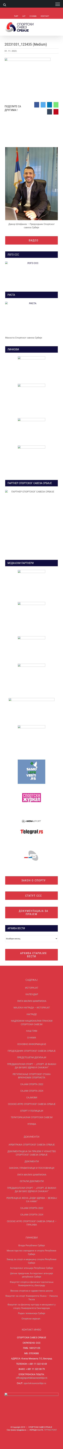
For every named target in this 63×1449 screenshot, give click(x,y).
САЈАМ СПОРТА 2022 (31, 1084)
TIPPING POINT (50, 1430)
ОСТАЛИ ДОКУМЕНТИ (32, 1181)
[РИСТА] (31, 318)
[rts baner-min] (31, 571)
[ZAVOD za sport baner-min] (31, 446)
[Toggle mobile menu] (57, 23)
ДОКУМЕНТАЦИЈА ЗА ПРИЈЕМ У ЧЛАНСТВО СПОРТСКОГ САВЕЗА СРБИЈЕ (31, 1153)
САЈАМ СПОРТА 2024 (31, 1090)
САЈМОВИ (31, 1097)
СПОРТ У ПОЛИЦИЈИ (31, 1110)
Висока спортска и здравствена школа (31, 1290)
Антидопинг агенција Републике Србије (31, 1268)
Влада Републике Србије (31, 1245)
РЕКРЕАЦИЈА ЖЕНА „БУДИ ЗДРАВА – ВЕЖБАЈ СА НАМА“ (31, 1200)
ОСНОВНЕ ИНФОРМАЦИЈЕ (31, 1044)
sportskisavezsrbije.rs (35, 1383)
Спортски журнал (31, 1318)
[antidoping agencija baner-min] (31, 419)
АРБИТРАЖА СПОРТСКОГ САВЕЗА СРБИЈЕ (32, 1144)
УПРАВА (31, 1124)
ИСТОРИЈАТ (31, 987)
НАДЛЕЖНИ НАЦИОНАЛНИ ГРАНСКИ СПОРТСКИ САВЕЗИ (31, 1023)
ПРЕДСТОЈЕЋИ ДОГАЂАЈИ (31, 1057)
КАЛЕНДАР (32, 994)
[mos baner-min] (31, 384)
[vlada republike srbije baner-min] (31, 357)
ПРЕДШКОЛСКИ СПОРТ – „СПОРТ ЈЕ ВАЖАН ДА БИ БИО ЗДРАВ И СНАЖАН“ (31, 1066)
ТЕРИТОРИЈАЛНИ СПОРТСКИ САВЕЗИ (32, 1117)
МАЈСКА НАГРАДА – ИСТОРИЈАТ (32, 1007)
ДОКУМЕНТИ (32, 1161)
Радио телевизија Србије (31, 1313)
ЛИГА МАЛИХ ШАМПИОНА (31, 1001)
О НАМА (31, 1037)
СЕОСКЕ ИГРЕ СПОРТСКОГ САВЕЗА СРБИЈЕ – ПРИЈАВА (32, 1223)
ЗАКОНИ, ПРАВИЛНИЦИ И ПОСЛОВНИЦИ (31, 1168)
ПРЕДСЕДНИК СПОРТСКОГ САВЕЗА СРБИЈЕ (32, 1051)
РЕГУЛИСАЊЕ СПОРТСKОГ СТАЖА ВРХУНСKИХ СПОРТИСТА (32, 1076)
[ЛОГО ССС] (31, 273)
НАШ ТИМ (31, 1031)
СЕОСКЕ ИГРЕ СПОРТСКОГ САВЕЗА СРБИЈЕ (32, 1104)
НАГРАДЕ (32, 1014)
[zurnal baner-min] (31, 603)
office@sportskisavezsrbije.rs (31, 1377)
